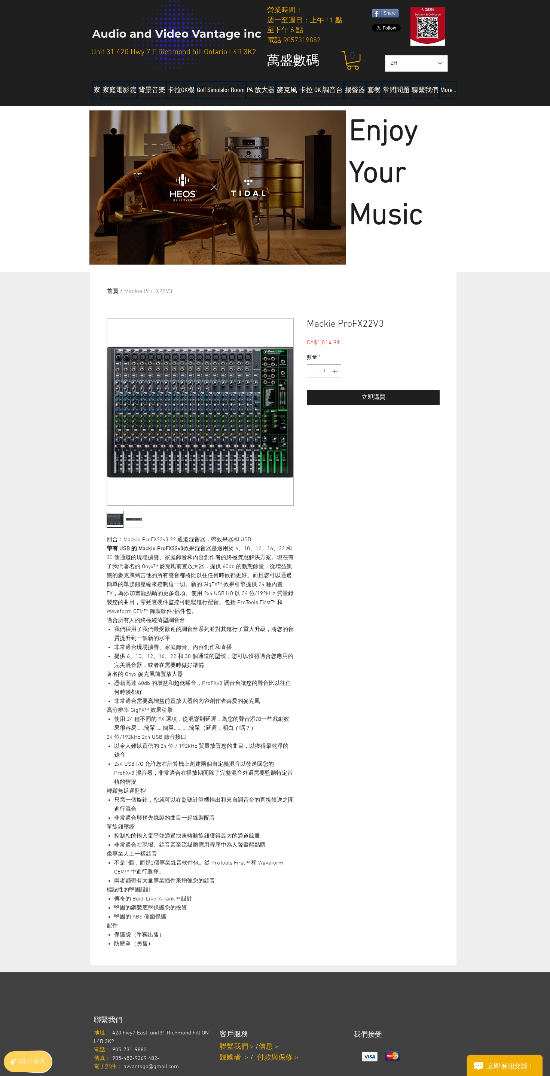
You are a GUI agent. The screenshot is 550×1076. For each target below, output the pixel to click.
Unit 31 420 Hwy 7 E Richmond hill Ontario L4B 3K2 (173, 52)
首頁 (113, 291)
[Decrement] (312, 371)
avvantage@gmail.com (151, 1066)
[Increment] (335, 371)
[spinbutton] (324, 371)
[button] (353, 60)
